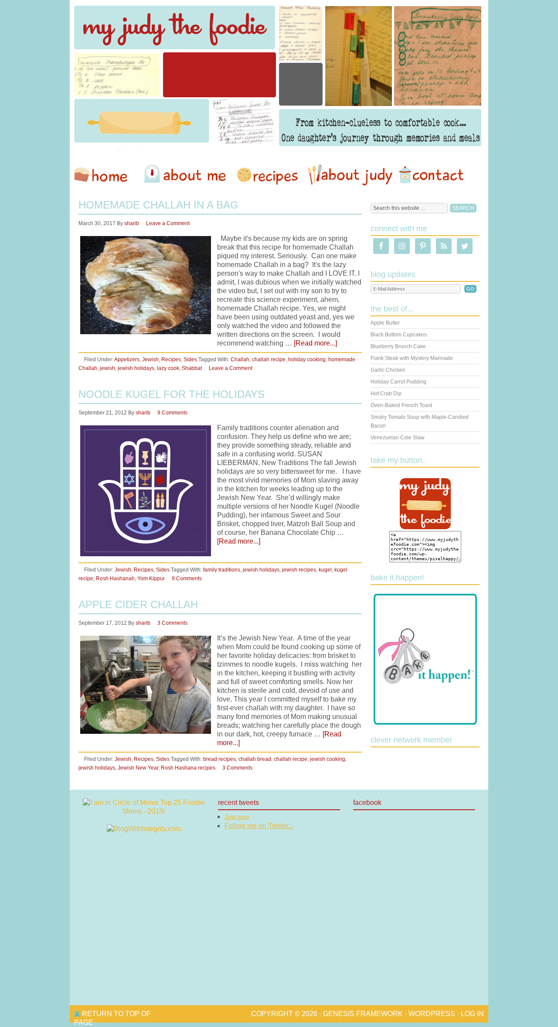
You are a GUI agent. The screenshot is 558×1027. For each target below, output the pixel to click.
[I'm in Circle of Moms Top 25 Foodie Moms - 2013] (144, 811)
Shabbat (192, 368)
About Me (187, 175)
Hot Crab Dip (386, 393)
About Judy (350, 175)
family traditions (221, 570)
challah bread (254, 759)
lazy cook (168, 368)
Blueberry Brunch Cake (398, 346)
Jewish (150, 359)
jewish (107, 368)
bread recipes (219, 759)
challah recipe (269, 359)
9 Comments (172, 413)
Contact (431, 175)
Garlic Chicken (388, 370)
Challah (240, 359)
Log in (472, 1013)
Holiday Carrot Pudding (398, 382)
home (105, 175)
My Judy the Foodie (279, 76)
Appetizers (127, 359)
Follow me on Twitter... (259, 825)
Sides (190, 359)
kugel (325, 570)
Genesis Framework (363, 1013)
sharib (131, 223)
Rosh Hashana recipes (188, 768)
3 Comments (172, 623)
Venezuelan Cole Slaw (398, 438)
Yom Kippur (151, 578)
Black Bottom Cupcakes (399, 335)
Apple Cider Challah (138, 604)
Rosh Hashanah (115, 578)
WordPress (431, 1013)
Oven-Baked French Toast (401, 405)
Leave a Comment (168, 223)
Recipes (268, 175)
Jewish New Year (138, 768)
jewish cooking (327, 759)
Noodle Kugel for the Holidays (171, 394)
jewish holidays (136, 368)
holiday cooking (307, 359)
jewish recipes (299, 570)
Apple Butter (385, 323)
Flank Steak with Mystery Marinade (412, 358)
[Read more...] (315, 343)
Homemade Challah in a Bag (158, 205)
